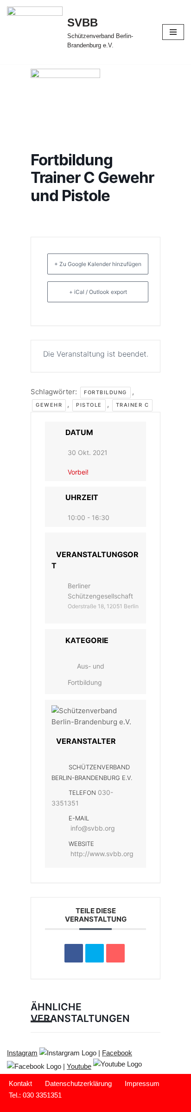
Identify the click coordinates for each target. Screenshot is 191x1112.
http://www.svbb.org (102, 854)
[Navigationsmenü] (173, 32)
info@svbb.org (92, 828)
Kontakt (20, 1083)
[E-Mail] (115, 953)
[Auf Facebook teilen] (73, 953)
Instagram (22, 1053)
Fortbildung (105, 392)
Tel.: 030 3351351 (35, 1095)
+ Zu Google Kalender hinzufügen (97, 263)
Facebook (117, 1053)
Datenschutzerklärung (78, 1083)
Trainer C (132, 405)
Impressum (142, 1083)
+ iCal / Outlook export (98, 291)
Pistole (89, 405)
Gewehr (49, 405)
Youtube (79, 1066)
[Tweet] (94, 953)
